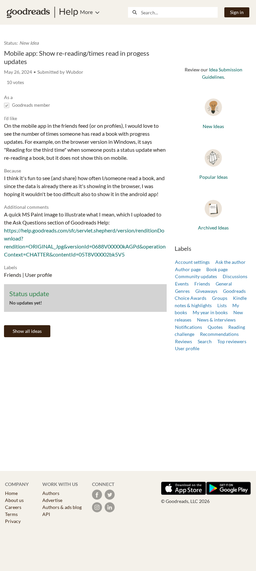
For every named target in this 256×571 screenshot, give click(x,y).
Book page (217, 269)
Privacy (13, 521)
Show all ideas (27, 331)
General (224, 284)
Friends (202, 284)
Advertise (52, 500)
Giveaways (206, 291)
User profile (187, 348)
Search (205, 341)
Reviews (183, 341)
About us (14, 500)
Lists (222, 305)
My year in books (210, 312)
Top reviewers (231, 341)
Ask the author (230, 262)
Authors (50, 493)
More (86, 12)
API (46, 514)
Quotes (215, 327)
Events (182, 284)
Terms (11, 514)
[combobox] (179, 12)
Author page (188, 269)
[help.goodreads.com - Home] (42, 12)
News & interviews (216, 320)
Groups (219, 298)
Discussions (235, 276)
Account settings (192, 262)
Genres (182, 291)
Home (11, 493)
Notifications (188, 327)
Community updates (196, 276)
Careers (13, 507)
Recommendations (219, 334)
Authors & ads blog (62, 507)
